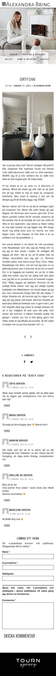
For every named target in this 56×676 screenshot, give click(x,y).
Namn (6, 551)
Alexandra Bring (28, 4)
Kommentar (9, 600)
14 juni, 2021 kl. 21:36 (19, 514)
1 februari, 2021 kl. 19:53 (21, 479)
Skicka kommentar (19, 636)
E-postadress (10, 562)
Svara (7, 405)
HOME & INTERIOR (26, 59)
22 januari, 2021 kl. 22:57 (21, 444)
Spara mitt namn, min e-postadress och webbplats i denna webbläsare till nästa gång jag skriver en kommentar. (28, 590)
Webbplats (8, 573)
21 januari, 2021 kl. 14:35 (21, 419)
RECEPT (9, 59)
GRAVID (14, 54)
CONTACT (45, 59)
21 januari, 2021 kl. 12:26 (21, 388)
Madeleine (15, 509)
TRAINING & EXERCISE (33, 54)
